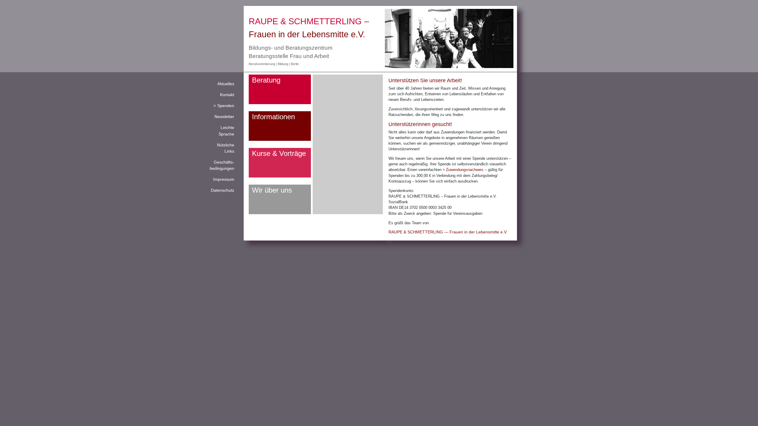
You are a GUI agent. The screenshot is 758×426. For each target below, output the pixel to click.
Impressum (223, 179)
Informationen (273, 117)
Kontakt (227, 94)
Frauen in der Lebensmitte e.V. (307, 34)
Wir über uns (272, 190)
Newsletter (224, 116)
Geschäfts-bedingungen (222, 165)
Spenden (225, 105)
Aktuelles (225, 83)
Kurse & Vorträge (279, 153)
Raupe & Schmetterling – (309, 21)
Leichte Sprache (226, 130)
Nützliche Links (225, 148)
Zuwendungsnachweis (465, 169)
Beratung (266, 80)
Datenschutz (222, 190)
